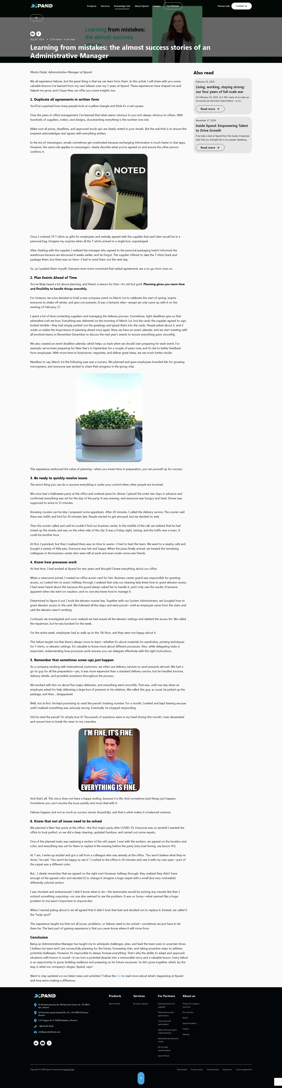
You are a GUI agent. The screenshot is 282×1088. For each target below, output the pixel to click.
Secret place (182, 1069)
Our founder (188, 1012)
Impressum (227, 1069)
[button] (141, 1077)
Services (105, 6)
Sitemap (186, 1034)
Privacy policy (197, 1069)
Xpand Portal (114, 1003)
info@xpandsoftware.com (49, 1032)
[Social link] (36, 1043)
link (119, 976)
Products (91, 6)
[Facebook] (38, 33)
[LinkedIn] (32, 33)
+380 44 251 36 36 (45, 1026)
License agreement (244, 1069)
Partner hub (224, 6)
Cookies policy (213, 1069)
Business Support (140, 1003)
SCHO (185, 1017)
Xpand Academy (190, 1023)
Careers (157, 6)
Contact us (241, 5)
